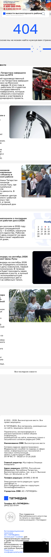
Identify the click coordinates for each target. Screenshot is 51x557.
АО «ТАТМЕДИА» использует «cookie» (13, 536)
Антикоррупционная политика (14, 532)
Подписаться (34, 548)
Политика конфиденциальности (14, 551)
